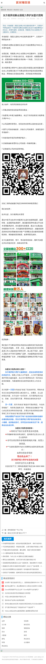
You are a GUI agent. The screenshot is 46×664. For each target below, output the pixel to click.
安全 (3, 632)
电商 (3, 628)
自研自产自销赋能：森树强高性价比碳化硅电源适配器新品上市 (23, 572)
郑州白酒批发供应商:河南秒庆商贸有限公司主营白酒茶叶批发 (25, 604)
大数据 (4, 635)
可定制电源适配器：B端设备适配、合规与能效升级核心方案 (23, 547)
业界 (3, 621)
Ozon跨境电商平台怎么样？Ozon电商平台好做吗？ (22, 589)
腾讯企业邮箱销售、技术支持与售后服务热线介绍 (19, 559)
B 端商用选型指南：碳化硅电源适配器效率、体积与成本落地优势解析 (23, 543)
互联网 (26, 621)
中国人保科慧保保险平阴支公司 (15, 597)
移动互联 (27, 624)
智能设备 (27, 628)
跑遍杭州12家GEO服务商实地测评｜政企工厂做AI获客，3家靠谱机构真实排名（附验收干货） (23, 566)
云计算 (4, 624)
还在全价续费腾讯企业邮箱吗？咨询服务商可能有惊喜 (21, 569)
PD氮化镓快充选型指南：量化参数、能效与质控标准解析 (22, 550)
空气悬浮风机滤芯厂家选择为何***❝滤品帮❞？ (20, 607)
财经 (25, 635)
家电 (3, 639)
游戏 (25, 632)
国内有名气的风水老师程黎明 (14, 600)
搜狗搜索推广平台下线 (15, 530)
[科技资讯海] (23, 3)
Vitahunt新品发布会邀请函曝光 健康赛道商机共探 (21, 611)
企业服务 (27, 642)
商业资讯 (16, 10)
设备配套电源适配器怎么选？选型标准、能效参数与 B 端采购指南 (23, 563)
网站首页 (9, 10)
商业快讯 (5, 646)
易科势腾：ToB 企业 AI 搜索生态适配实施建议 (18, 556)
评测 (3, 642)
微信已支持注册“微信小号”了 (17, 533)
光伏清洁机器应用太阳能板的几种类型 (17, 593)
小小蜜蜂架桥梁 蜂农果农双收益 (13, 553)
